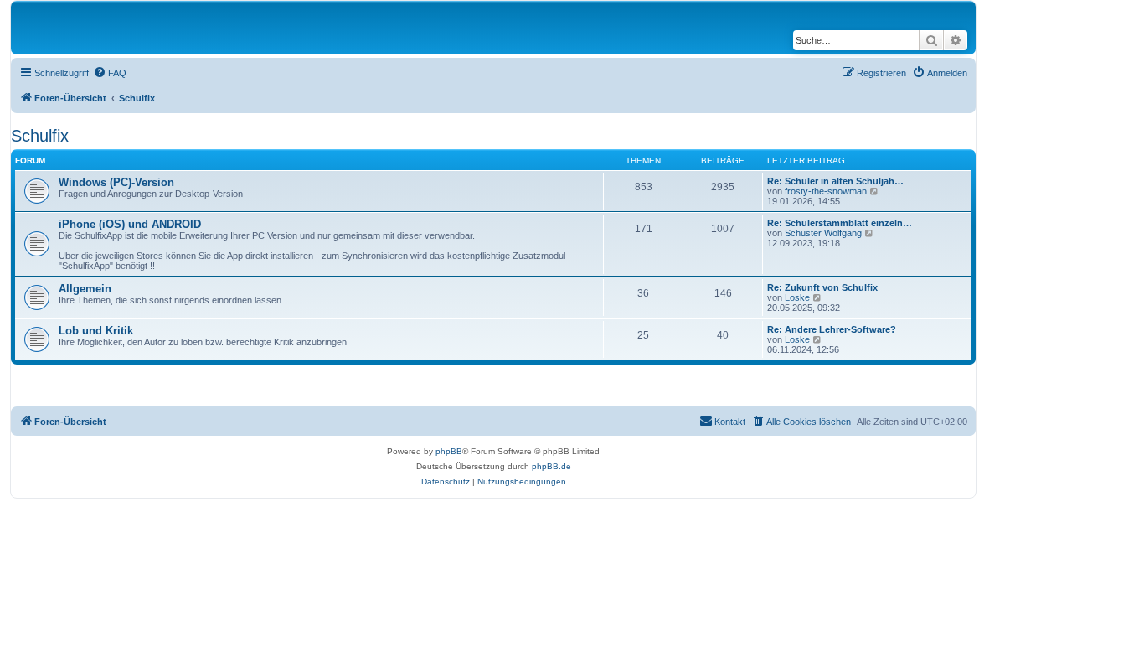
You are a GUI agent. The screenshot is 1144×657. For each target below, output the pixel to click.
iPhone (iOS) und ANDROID (130, 224)
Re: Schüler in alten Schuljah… (835, 181)
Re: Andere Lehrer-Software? (831, 329)
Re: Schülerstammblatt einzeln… (839, 223)
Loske (797, 297)
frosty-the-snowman (826, 191)
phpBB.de (551, 466)
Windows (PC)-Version (116, 182)
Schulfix (40, 136)
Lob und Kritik (96, 330)
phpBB (448, 451)
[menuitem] (109, 73)
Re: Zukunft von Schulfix (822, 287)
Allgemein (85, 288)
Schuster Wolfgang (823, 233)
